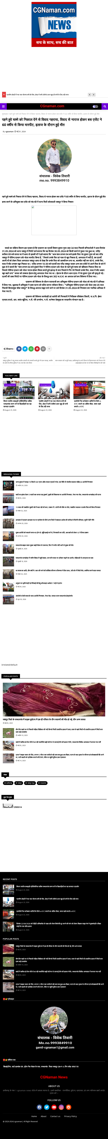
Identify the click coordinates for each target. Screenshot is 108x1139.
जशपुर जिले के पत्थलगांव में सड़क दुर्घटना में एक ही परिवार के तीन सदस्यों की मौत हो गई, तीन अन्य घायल (44, 719)
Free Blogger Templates (77, 1133)
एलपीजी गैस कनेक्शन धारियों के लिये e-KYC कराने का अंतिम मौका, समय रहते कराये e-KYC (87, 404)
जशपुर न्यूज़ (31, 783)
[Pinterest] (37, 349)
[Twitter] (25, 349)
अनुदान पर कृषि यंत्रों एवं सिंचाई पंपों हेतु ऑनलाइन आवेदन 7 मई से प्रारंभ (39, 583)
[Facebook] (19, 349)
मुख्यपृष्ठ (5, 113)
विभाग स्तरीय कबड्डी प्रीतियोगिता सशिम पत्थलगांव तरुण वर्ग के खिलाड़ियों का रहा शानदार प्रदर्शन (18, 404)
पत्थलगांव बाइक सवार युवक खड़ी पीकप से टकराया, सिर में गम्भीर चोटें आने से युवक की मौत (44, 545)
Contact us (55, 1116)
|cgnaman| (18, 1121)
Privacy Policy (70, 1116)
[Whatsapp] (31, 349)
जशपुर (20, 783)
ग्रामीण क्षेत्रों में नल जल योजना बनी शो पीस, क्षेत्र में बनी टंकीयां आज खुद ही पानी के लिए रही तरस (38, 94)
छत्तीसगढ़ (9, 783)
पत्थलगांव (43, 783)
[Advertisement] (54, 70)
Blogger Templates (40, 1133)
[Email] (43, 349)
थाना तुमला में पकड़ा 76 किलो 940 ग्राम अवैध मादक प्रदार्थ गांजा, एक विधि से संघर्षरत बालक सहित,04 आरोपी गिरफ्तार (54, 482)
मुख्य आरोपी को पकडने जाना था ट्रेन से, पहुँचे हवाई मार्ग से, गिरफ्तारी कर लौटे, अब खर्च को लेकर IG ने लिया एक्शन (52, 532)
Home (34, 1116)
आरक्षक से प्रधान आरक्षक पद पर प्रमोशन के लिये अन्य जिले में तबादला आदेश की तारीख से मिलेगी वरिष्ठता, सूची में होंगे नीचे (55, 520)
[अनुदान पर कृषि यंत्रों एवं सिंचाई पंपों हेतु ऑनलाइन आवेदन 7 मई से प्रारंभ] (8, 587)
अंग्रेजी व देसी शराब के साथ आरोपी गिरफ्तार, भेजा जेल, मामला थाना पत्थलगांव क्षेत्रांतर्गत (44, 596)
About (43, 1116)
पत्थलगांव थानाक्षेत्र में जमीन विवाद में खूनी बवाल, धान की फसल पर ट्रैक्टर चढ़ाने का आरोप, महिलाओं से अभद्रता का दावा (54, 558)
